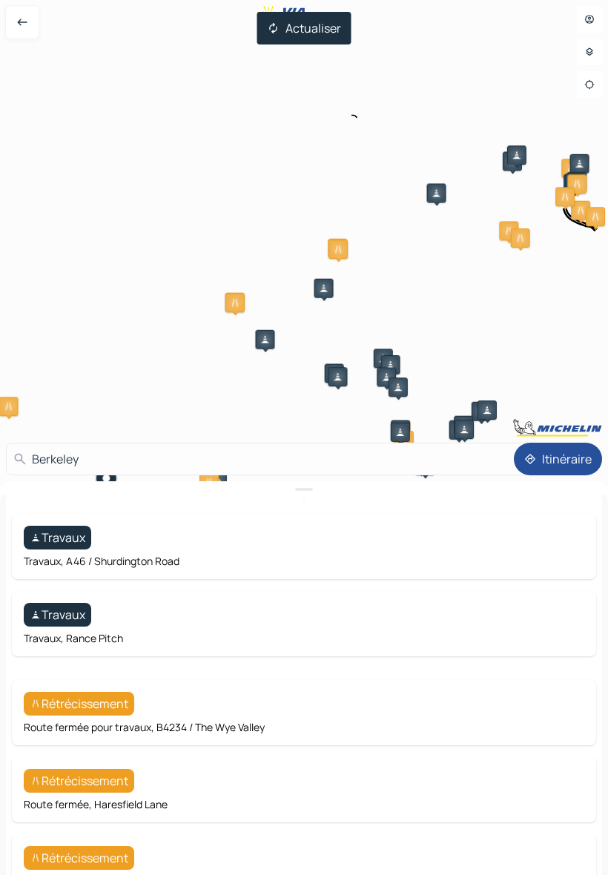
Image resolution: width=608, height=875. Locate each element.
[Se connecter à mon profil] (589, 19)
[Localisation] (589, 84)
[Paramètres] (589, 52)
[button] (436, 192)
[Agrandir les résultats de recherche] (304, 489)
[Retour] (22, 22)
